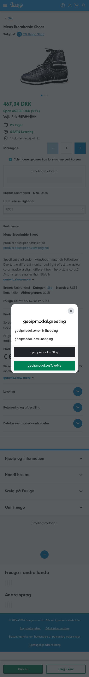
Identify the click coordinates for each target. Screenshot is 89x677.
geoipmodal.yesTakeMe (44, 365)
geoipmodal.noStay (44, 352)
